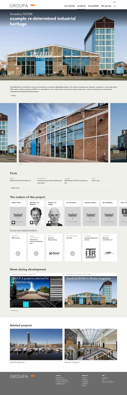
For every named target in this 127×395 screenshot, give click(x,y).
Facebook (85, 380)
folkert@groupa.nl (53, 208)
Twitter (84, 386)
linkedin (84, 378)
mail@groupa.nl (60, 384)
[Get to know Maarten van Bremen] (31, 222)
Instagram (85, 382)
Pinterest (85, 384)
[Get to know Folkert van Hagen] (49, 222)
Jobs (103, 380)
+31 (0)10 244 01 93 (62, 382)
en (115, 2)
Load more (15, 310)
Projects (81, 5)
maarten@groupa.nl (35, 208)
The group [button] (106, 5)
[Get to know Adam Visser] (13, 222)
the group (105, 378)
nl (113, 2)
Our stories (69, 5)
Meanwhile (93, 5)
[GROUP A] (22, 6)
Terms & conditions (108, 382)
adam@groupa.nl (17, 208)
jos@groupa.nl (70, 208)
